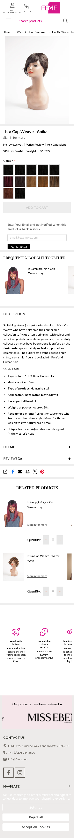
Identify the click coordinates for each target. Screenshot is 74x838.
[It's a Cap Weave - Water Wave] (13, 567)
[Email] (20, 472)
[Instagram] (20, 772)
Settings (35, 807)
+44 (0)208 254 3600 (21, 752)
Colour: (9, 161)
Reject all (36, 817)
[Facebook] (13, 472)
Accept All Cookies (36, 827)
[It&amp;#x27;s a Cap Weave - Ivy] (13, 513)
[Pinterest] (42, 472)
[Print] (27, 472)
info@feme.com (18, 759)
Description (14, 314)
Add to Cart (37, 207)
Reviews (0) (12, 458)
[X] (35, 472)
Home (7, 31)
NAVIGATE (11, 786)
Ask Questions (56, 144)
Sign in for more (14, 137)
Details (9, 447)
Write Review (35, 144)
